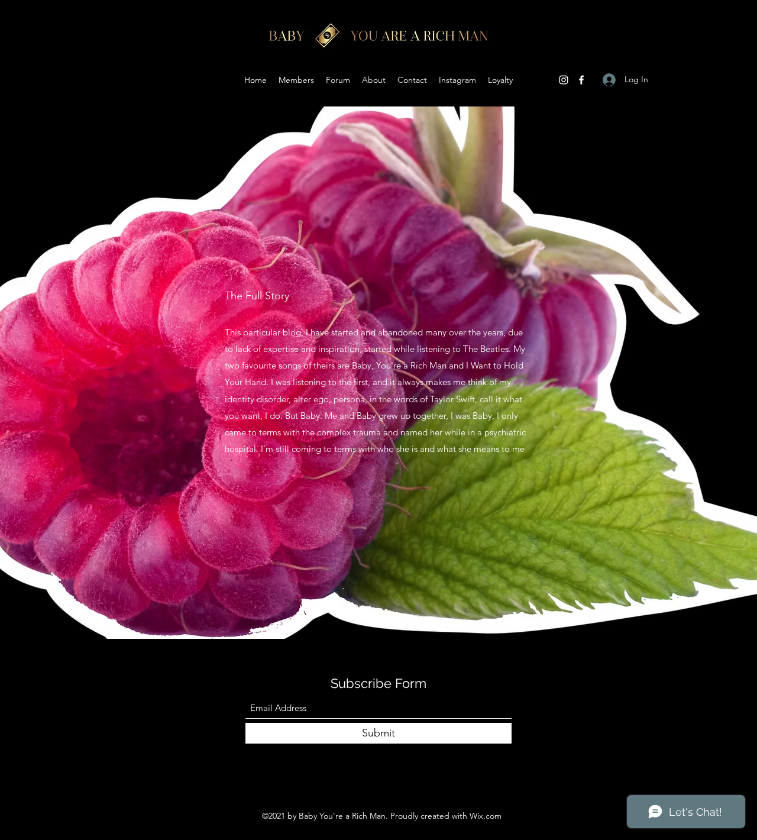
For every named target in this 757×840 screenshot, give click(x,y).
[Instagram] (564, 80)
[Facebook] (581, 80)
